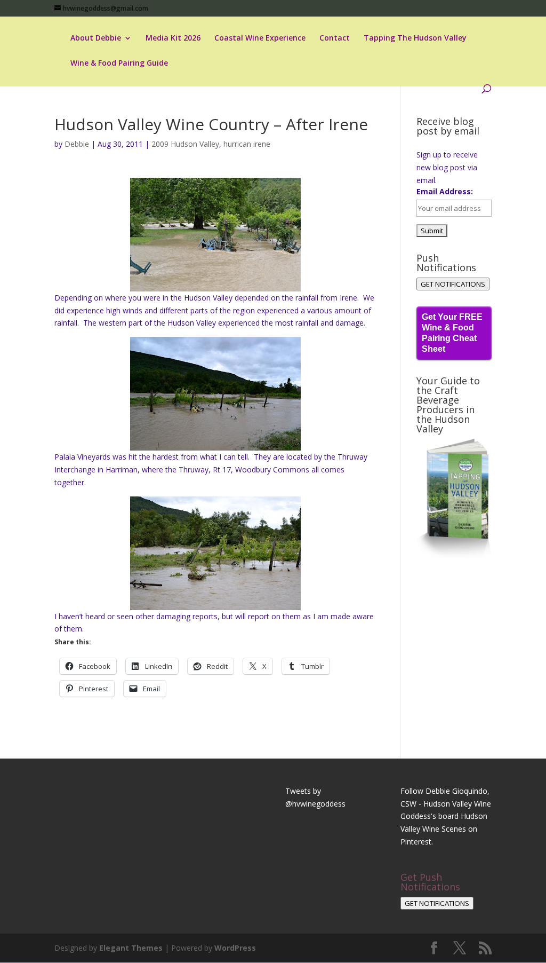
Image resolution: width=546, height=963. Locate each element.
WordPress (235, 948)
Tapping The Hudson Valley (415, 38)
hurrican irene (246, 144)
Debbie (77, 144)
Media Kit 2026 (173, 38)
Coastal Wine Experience (260, 38)
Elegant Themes (131, 948)
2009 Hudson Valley (185, 144)
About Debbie (95, 38)
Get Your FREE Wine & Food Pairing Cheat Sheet (452, 332)
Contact (334, 38)
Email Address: (444, 191)
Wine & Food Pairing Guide (119, 63)
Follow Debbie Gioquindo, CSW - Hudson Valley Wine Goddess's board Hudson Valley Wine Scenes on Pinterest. (445, 816)
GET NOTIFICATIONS (453, 284)
